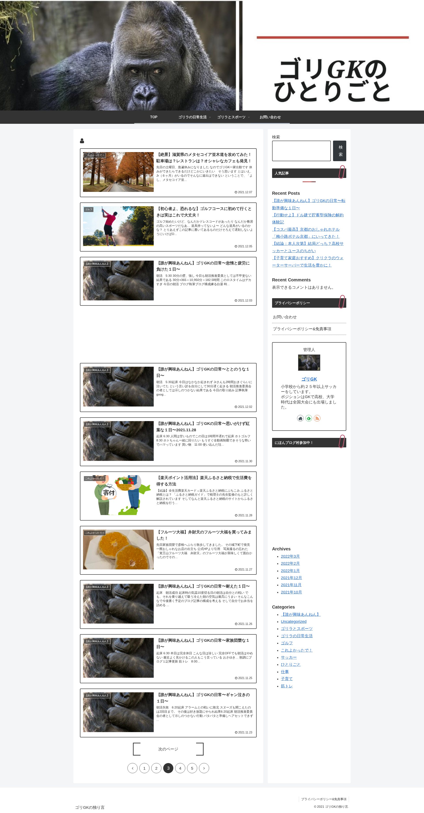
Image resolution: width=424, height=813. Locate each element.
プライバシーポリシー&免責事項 (302, 329)
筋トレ (287, 686)
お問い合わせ (285, 317)
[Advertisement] (168, 333)
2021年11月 (291, 585)
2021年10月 (291, 592)
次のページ (168, 749)
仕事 (285, 672)
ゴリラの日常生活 (297, 636)
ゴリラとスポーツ (297, 628)
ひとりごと (291, 664)
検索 (276, 137)
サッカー (289, 657)
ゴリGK (309, 379)
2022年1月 (290, 571)
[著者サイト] (300, 418)
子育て (287, 679)
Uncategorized (294, 621)
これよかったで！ (297, 650)
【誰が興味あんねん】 (301, 614)
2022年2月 (290, 563)
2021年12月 (291, 578)
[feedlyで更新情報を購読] (308, 418)
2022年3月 (290, 556)
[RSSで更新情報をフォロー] (317, 418)
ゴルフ (287, 643)
